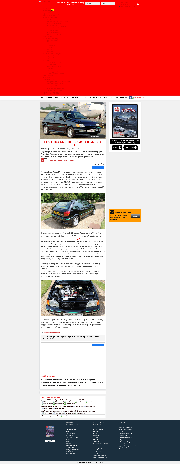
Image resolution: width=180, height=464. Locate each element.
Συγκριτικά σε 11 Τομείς (72, 437)
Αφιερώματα (69, 451)
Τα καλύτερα (50, 29)
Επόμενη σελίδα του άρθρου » (61, 160)
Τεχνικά (49, 59)
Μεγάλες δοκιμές (52, 25)
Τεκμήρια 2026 (51, 64)
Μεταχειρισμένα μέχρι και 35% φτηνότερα (58, 81)
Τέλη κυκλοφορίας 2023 (126, 433)
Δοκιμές (49, 19)
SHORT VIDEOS (121, 98)
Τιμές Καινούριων (71, 429)
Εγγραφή (135, 216)
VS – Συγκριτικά (70, 433)
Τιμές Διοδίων (51, 68)
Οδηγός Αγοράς (96, 454)
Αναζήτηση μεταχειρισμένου (55, 83)
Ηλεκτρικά (68, 443)
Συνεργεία (50, 47)
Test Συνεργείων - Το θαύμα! (51, 12)
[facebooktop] (130, 97)
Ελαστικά (49, 42)
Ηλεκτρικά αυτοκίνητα (53, 32)
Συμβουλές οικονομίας (53, 55)
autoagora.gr (97, 462)
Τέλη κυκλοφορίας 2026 (54, 62)
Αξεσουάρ (50, 49)
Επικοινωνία (46, 77)
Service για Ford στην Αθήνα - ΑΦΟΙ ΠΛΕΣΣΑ (61, 385)
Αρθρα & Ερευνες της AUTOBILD (56, 27)
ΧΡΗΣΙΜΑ (46, 60)
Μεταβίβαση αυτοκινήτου (54, 66)
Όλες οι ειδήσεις (47, 36)
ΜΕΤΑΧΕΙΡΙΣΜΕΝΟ (48, 79)
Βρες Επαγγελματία (52, 40)
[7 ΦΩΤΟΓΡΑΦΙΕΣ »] (73, 120)
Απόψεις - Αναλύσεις (49, 16)
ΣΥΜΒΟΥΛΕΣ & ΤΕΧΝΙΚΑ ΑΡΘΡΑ (52, 53)
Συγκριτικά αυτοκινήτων (54, 23)
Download (129, 147)
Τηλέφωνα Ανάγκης (52, 70)
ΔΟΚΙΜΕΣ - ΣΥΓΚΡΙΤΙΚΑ (50, 17)
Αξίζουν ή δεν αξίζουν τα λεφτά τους (53, 14)
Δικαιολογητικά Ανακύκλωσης (55, 73)
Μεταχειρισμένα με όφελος (99, 456)
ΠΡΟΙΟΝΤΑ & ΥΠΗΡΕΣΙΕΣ (50, 38)
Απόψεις (68, 439)
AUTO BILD (69, 441)
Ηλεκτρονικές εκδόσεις (49, 75)
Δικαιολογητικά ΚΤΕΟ (53, 72)
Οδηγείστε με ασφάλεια (53, 57)
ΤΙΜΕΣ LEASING (108, 98)
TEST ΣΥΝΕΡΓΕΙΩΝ (94, 98)
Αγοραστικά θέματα (52, 30)
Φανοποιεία (50, 51)
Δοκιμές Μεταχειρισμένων (54, 85)
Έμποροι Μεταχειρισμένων (54, 90)
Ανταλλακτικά (51, 45)
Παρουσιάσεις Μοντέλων (54, 34)
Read (116, 147)
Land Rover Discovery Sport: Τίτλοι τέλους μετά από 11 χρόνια (68, 379)
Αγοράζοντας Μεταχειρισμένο (55, 87)
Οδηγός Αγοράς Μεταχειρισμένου (56, 88)
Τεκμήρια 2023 (123, 435)
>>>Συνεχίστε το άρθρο (51, 332)
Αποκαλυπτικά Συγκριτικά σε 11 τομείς (58, 21)
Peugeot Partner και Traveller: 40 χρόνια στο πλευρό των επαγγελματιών (72, 382)
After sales (50, 44)
